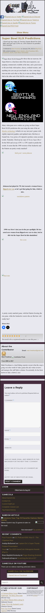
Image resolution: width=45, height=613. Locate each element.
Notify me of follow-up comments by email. (21, 469)
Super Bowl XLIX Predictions (21, 38)
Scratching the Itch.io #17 (26, 558)
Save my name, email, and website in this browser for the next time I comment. (22, 460)
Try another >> (38, 530)
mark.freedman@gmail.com (35, 350)
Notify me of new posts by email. (19, 477)
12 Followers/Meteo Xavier (9, 593)
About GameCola (8, 498)
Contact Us (6, 501)
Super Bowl (17, 52)
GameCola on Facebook (20, 571)
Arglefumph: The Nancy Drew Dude (11, 595)
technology (8, 131)
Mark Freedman (16, 48)
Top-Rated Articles (9, 510)
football (18, 51)
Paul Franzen (7, 537)
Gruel (4, 549)
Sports (12, 52)
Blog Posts (38, 48)
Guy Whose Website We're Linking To (12, 600)
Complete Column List (10, 507)
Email (8, 439)
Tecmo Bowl (24, 52)
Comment (9, 400)
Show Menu (22, 32)
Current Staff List (8, 504)
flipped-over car (8, 189)
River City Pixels (6, 608)
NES (36, 51)
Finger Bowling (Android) (32, 555)
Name (7, 430)
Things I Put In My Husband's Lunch (12, 604)
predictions (6, 52)
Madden (23, 51)
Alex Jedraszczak (35, 595)
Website (8, 448)
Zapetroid (4, 611)
